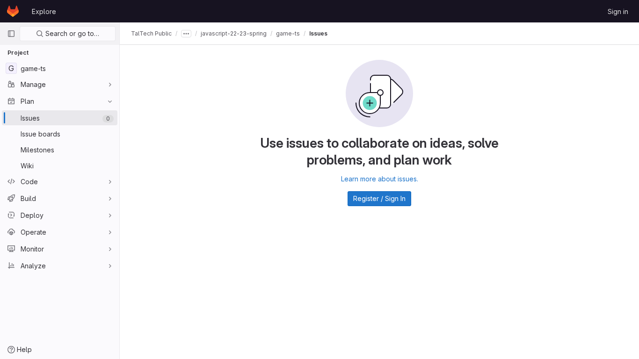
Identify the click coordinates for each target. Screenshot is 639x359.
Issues (318, 33)
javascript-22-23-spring (234, 33)
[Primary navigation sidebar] (11, 33)
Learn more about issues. (379, 179)
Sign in (618, 11)
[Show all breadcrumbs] (186, 33)
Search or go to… (71, 33)
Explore (44, 11)
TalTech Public (151, 33)
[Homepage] (13, 11)
